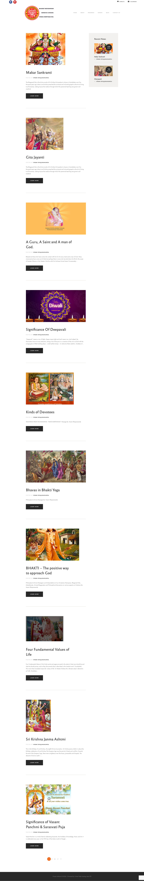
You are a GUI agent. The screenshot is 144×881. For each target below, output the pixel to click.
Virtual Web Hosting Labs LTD (83, 876)
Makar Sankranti (39, 72)
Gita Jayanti (35, 157)
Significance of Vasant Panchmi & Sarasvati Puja (45, 824)
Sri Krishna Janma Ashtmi (46, 739)
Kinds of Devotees (40, 412)
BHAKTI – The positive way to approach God (47, 570)
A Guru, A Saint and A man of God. (49, 244)
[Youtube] (14, 2)
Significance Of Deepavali (46, 329)
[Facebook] (10, 2)
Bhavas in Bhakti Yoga (43, 490)
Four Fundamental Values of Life (47, 652)
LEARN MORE (34, 96)
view (55, 218)
